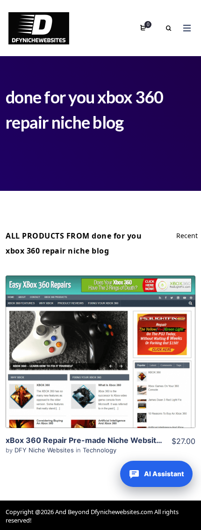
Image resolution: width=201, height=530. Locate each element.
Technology (99, 450)
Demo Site (101, 366)
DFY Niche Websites (45, 450)
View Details (100, 338)
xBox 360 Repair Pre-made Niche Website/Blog (93, 440)
